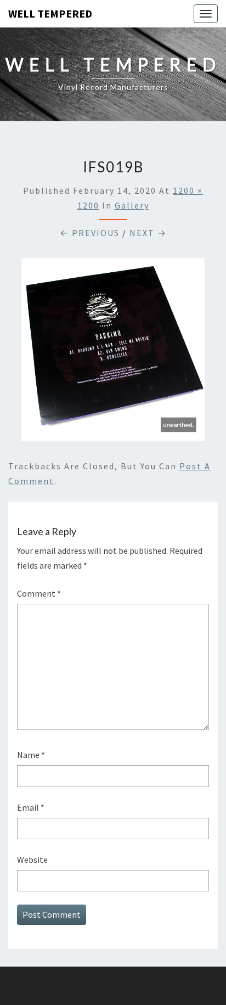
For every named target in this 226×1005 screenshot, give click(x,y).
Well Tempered (50, 13)
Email (30, 807)
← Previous (90, 232)
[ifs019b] (113, 352)
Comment (39, 593)
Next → (148, 232)
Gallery (132, 205)
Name (31, 754)
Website (32, 859)
